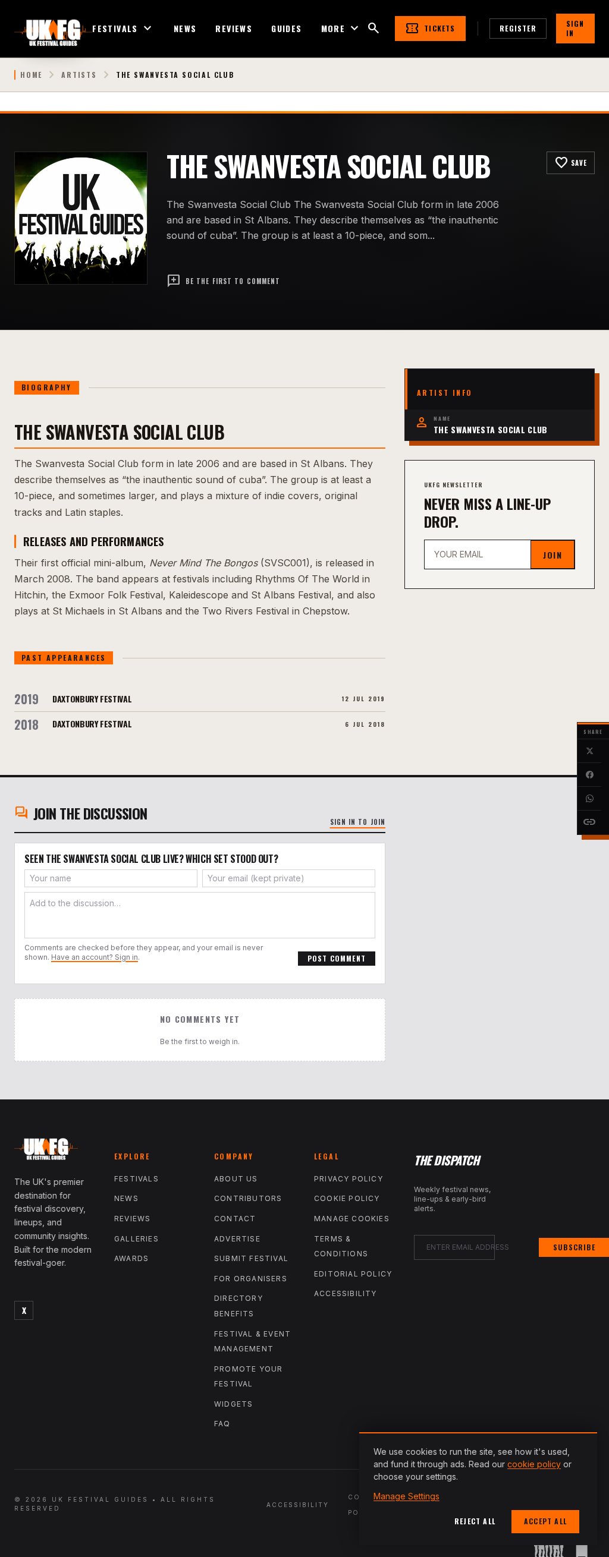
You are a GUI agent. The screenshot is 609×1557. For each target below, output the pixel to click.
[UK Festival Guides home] (54, 1151)
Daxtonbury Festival (91, 698)
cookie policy (534, 1464)
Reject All (474, 1521)
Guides (286, 28)
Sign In (575, 28)
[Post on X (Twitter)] (589, 751)
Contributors (248, 1198)
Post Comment (336, 958)
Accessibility (345, 1293)
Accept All (545, 1521)
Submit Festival (251, 1258)
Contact (235, 1218)
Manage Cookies (352, 1218)
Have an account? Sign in (94, 957)
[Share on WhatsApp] (589, 799)
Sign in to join (358, 822)
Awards (131, 1258)
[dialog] (478, 1488)
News (185, 28)
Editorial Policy (353, 1273)
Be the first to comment (223, 281)
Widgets (233, 1404)
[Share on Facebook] (589, 775)
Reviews (233, 28)
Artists (79, 75)
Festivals (123, 28)
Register (518, 28)
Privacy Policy (348, 1178)
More (341, 28)
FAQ (222, 1423)
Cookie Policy (347, 1198)
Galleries (136, 1238)
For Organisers (250, 1278)
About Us (236, 1178)
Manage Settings (406, 1496)
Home (31, 75)
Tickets (430, 28)
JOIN (552, 555)
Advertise (237, 1238)
